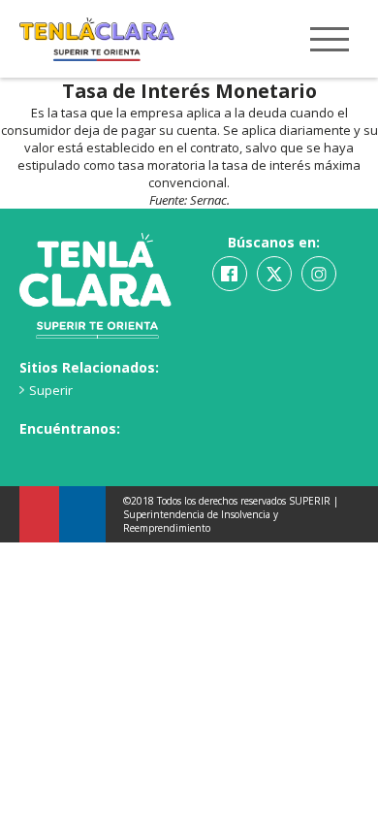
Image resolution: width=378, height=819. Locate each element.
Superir (51, 390)
